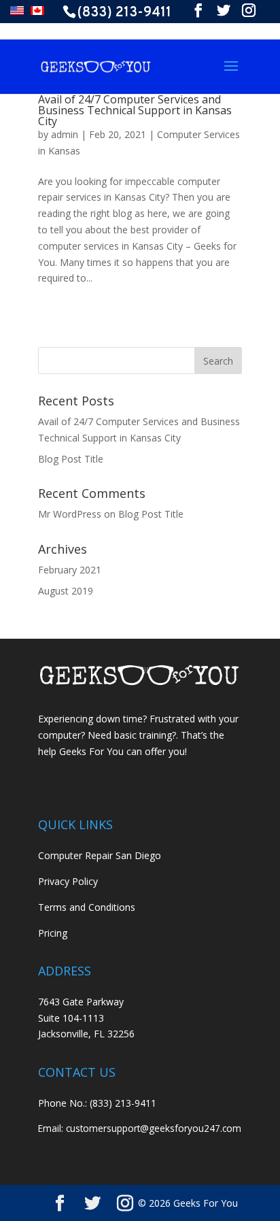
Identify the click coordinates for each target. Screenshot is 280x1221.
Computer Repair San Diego (99, 855)
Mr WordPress (69, 513)
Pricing (52, 932)
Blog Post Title (70, 458)
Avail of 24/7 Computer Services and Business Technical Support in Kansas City (135, 110)
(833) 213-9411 (124, 13)
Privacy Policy (68, 881)
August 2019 (65, 590)
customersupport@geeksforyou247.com (153, 1128)
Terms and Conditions (86, 907)
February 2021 (69, 569)
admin (64, 134)
